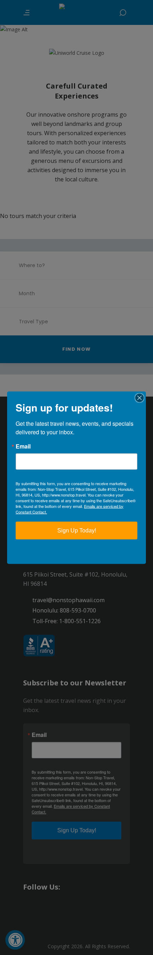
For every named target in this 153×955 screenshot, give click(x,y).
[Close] (139, 397)
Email (23, 446)
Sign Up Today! (76, 530)
